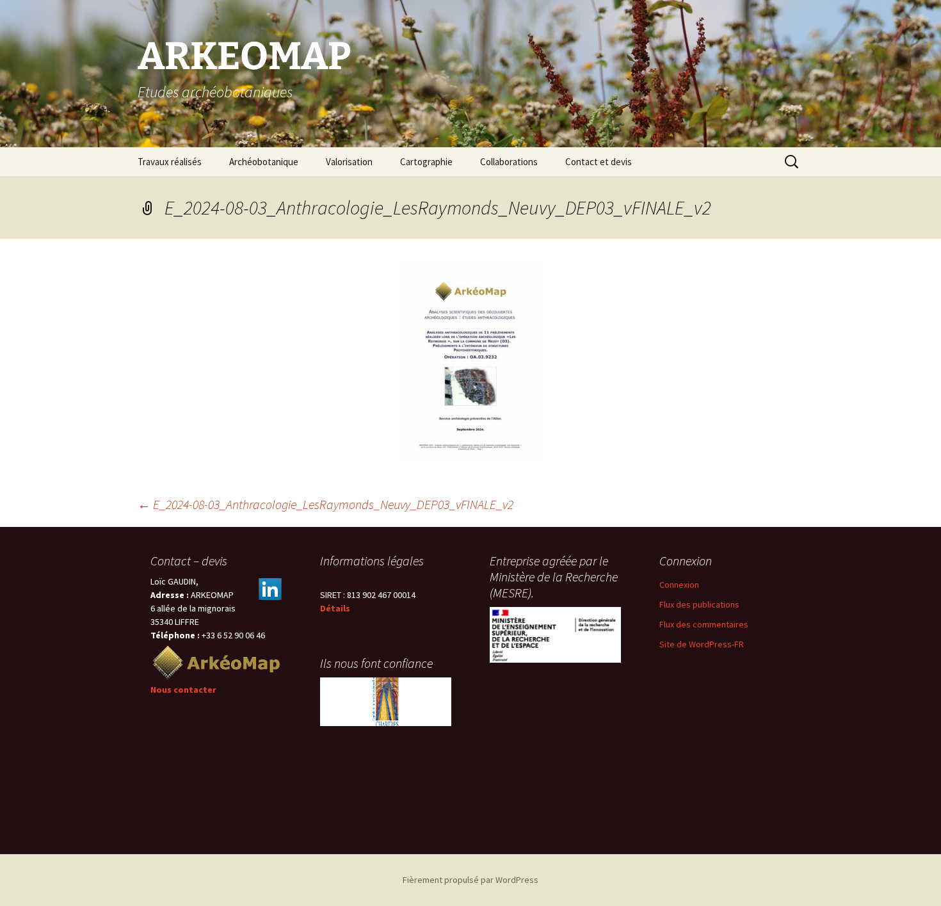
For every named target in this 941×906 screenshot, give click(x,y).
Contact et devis (598, 162)
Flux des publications (699, 604)
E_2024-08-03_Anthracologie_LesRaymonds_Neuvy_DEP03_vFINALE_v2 (325, 504)
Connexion (679, 584)
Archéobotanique (263, 162)
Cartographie (426, 162)
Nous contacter (183, 689)
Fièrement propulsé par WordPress (470, 880)
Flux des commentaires (703, 624)
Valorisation (349, 162)
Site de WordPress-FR (701, 644)
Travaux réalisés (170, 162)
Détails (335, 608)
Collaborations (509, 162)
